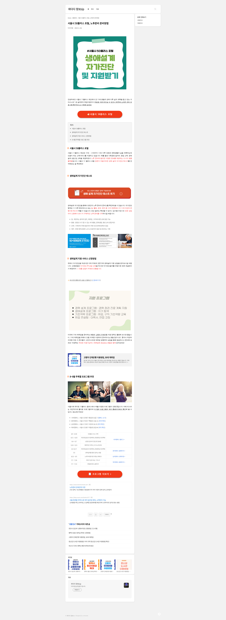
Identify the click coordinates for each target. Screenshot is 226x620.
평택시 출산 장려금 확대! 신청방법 (79, 533)
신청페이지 (96, 280)
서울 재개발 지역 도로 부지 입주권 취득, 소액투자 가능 (88, 500)
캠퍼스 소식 (102, 418)
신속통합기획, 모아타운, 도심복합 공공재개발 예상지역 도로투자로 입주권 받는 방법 (95, 502)
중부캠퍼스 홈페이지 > (119, 451)
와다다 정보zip (76, 9)
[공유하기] (96, 514)
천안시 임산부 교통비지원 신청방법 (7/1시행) (83, 528)
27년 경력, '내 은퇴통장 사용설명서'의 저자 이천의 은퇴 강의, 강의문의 (91, 490)
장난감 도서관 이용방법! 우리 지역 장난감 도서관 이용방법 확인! (89, 541)
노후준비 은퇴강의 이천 (77, 487)
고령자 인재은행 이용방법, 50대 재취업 (81, 537)
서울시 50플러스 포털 (78, 128)
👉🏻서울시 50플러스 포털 (99, 114)
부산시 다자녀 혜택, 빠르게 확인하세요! (81, 546)
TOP (159, 614)
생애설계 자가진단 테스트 (80, 132)
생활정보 (72, 524)
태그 (92, 9)
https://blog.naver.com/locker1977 (80, 497)
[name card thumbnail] (126, 585)
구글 (97, 9)
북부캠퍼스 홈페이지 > (119, 462)
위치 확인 (102, 421)
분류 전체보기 (141, 17)
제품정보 (140, 23)
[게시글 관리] (100, 514)
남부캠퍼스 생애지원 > (119, 456)
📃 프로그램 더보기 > (99, 474)
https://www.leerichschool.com (79, 484)
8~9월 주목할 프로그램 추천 (80, 140)
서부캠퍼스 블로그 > (118, 439)
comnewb (85, 615)
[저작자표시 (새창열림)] (111, 514)
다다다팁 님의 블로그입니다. (78, 586)
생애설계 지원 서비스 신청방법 (81, 136)
